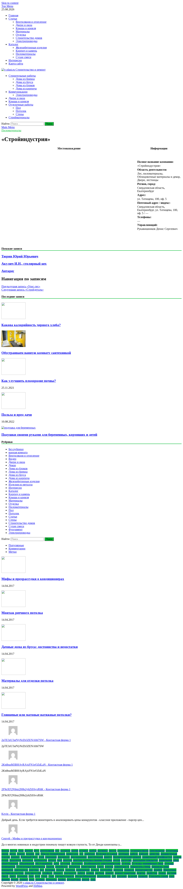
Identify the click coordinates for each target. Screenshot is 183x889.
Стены (20, 114)
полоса (60, 869)
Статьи (13, 18)
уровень (143, 876)
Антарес (7, 271)
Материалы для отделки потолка (27, 681)
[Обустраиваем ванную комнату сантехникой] (13, 346)
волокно (65, 850)
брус (36, 850)
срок (31, 876)
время (74, 850)
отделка (126, 863)
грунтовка (171, 850)
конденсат (64, 857)
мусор (116, 860)
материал (27, 860)
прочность (70, 873)
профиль (47, 873)
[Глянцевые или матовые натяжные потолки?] (13, 707)
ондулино (77, 863)
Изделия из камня (106, 853)
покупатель (21, 869)
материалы (40, 860)
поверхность (121, 866)
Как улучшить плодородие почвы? (28, 381)
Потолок (21, 111)
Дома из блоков (25, 85)
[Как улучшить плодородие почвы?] (13, 373)
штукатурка (74, 879)
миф (59, 860)
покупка (34, 869)
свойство (151, 873)
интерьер (123, 853)
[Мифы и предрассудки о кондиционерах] (13, 571)
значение (89, 853)
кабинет (144, 853)
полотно (70, 869)
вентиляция (47, 850)
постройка (106, 869)
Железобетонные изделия (31, 47)
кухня (5, 860)
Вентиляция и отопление (31, 21)
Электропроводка (26, 41)
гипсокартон (157, 850)
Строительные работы (22, 75)
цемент (23, 879)
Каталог (13, 44)
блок (21, 850)
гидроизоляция (139, 850)
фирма (15, 879)
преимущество (144, 869)
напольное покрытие (145, 860)
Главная (13, 15)
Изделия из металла (21, 484)
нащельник (165, 860)
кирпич (15, 857)
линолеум (15, 860)
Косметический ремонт (127, 857)
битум (13, 850)
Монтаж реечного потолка (22, 613)
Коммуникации (18, 91)
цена (31, 879)
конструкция (95, 857)
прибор (158, 869)
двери (5, 853)
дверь (12, 853)
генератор (123, 850)
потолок (118, 869)
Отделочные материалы (30, 866)
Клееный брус (29, 857)
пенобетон (61, 866)
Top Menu (7, 6)
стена (44, 876)
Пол (18, 107)
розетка (141, 873)
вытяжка (102, 850)
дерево (21, 853)
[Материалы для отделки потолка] (13, 673)
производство (32, 873)
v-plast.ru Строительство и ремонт (43, 882)
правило (129, 869)
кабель (134, 853)
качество (154, 853)
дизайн (30, 853)
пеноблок (74, 866)
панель (50, 866)
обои (176, 860)
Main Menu (8, 127)
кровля (177, 857)
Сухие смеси (23, 57)
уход (171, 876)
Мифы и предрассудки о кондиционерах (32, 579)
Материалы (23, 31)
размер (90, 873)
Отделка (21, 34)
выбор (93, 850)
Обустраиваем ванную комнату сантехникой (36, 353)
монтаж (67, 860)
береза (5, 850)
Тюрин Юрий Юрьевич (19, 256)
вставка (83, 850)
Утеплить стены (158, 876)
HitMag (37, 885)
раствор (99, 873)
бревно (28, 850)
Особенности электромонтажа (102, 863)
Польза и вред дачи (16, 415)
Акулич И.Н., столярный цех (24, 263)
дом (37, 853)
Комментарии (17, 548)
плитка (109, 866)
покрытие (7, 869)
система (171, 873)
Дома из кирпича (26, 88)
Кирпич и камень (26, 50)
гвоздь (113, 850)
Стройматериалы (19, 117)
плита (100, 866)
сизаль (162, 873)
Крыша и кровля (26, 28)
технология (104, 876)
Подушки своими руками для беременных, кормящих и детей (49, 434)
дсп (81, 853)
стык (51, 876)
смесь (12, 876)
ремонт (109, 873)
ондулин (65, 863)
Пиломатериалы (26, 53)
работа (81, 873)
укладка (132, 876)
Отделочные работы (21, 104)
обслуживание (44, 863)
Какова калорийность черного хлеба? (31, 325)
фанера (5, 879)
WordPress (22, 885)
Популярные (16, 545)
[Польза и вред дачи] (13, 407)
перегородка (88, 866)
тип (114, 876)
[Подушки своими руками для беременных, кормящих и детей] (18, 427)
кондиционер (79, 857)
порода (95, 869)
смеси (5, 876)
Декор (12, 465)
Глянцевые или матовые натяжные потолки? (36, 715)
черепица (51, 879)
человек (40, 879)
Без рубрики (16, 449)
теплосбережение (85, 876)
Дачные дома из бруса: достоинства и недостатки (39, 647)
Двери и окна (24, 25)
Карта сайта (16, 63)
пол (42, 869)
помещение (83, 869)
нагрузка (126, 860)
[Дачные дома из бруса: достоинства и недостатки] (13, 639)
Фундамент (16, 529)
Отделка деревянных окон (148, 863)
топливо (122, 876)
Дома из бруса (24, 82)
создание (22, 876)
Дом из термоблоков (52, 853)
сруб (37, 876)
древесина (72, 853)
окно (56, 863)
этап (93, 879)
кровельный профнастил (157, 857)
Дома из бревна (25, 78)
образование (26, 863)
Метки (13, 551)
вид (57, 850)
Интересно (15, 60)
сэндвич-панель (64, 876)
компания (51, 857)
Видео (12, 458)
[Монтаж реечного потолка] (13, 605)
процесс (58, 873)
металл (52, 860)
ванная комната (18, 452)
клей (41, 857)
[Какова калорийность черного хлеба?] (13, 318)
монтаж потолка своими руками (92, 860)
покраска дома (160, 866)
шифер (62, 879)
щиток (86, 879)
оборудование (9, 863)
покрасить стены (140, 866)
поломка (50, 869)
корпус (108, 857)
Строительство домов (29, 37)
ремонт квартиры (125, 873)
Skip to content (9, 2)
